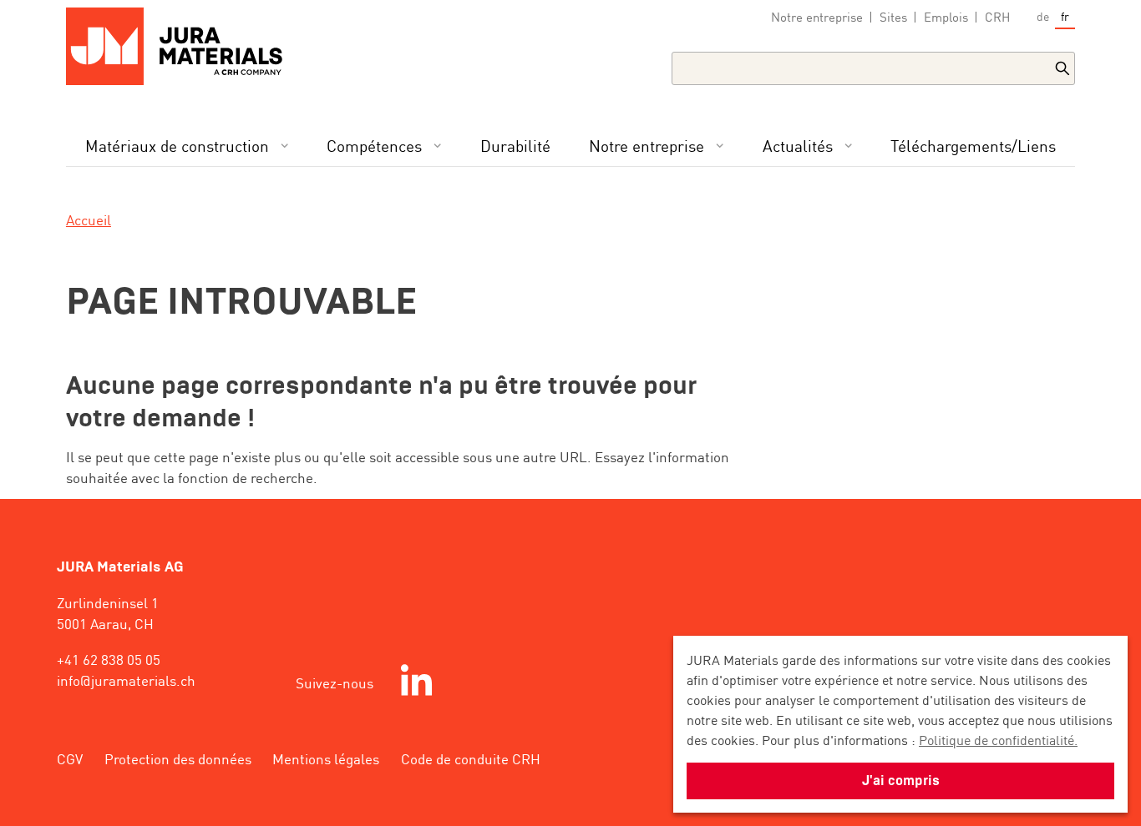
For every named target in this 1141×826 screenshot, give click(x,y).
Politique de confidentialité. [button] (998, 739)
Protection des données (177, 758)
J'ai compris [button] (901, 780)
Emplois (946, 17)
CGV (70, 758)
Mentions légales (325, 758)
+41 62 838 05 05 (108, 659)
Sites (893, 17)
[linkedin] (416, 683)
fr (1065, 16)
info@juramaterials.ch (126, 680)
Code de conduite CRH (470, 758)
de (1043, 16)
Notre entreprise (817, 17)
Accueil (88, 219)
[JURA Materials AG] (182, 46)
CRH (997, 17)
